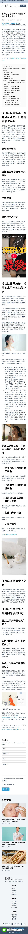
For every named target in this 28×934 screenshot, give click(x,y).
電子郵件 (5, 754)
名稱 (4, 749)
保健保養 (14, 904)
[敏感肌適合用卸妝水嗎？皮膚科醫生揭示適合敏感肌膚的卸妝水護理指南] (14, 810)
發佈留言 (5, 789)
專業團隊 (14, 894)
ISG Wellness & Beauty (18, 928)
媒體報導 (14, 917)
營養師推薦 (14, 915)
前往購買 (23, 5)
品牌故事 (14, 890)
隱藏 (10, 66)
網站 (4, 759)
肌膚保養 (14, 906)
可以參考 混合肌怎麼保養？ (9, 534)
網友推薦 (14, 919)
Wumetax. (17, 932)
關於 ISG (14, 888)
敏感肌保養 (19, 20)
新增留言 (5, 764)
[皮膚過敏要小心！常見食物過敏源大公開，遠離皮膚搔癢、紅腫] (14, 857)
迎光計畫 (14, 901)
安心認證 (14, 892)
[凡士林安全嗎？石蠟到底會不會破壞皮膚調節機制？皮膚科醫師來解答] (14, 834)
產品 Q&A (14, 908)
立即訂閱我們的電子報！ (9, 784)
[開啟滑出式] (2, 6)
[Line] (4, 930)
